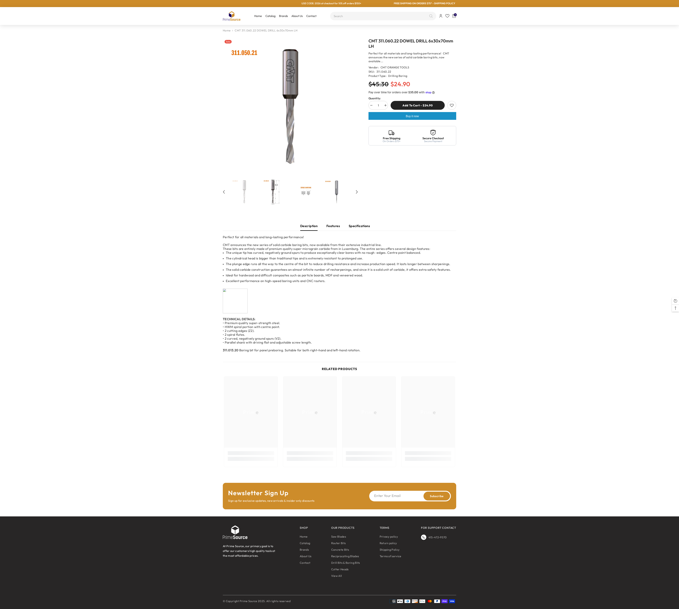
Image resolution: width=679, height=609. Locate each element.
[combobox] (381, 16)
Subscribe (436, 496)
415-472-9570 (437, 537)
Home (227, 30)
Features (333, 226)
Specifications (359, 226)
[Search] (430, 16)
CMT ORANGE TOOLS (395, 67)
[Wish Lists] (447, 16)
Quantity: (374, 98)
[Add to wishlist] (451, 105)
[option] (290, 106)
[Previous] (224, 192)
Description (309, 226)
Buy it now (412, 116)
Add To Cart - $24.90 (417, 105)
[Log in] (441, 16)
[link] (251, 453)
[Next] (356, 192)
